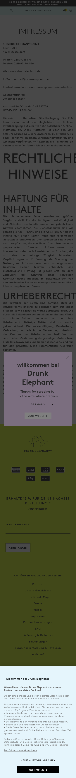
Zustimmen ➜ (38, 770)
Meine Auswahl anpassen (38, 760)
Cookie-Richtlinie (59, 745)
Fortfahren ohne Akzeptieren (20, 750)
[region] (38, 722)
